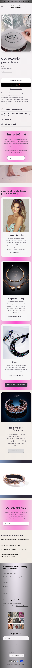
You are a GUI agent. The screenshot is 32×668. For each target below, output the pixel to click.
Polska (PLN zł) (15, 655)
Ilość (2, 71)
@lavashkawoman (16, 158)
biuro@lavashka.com (8, 556)
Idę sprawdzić (14, 253)
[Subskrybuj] (27, 524)
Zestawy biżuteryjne (14, 316)
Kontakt (5, 594)
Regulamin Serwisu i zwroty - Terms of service (15, 578)
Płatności (6, 582)
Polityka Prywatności (9, 573)
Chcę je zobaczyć (15, 375)
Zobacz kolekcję (16, 451)
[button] (2, 6)
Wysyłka (5, 586)
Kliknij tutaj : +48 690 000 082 (10, 545)
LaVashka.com (13, 664)
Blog (4, 590)
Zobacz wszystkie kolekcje (16, 384)
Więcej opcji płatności (16, 89)
